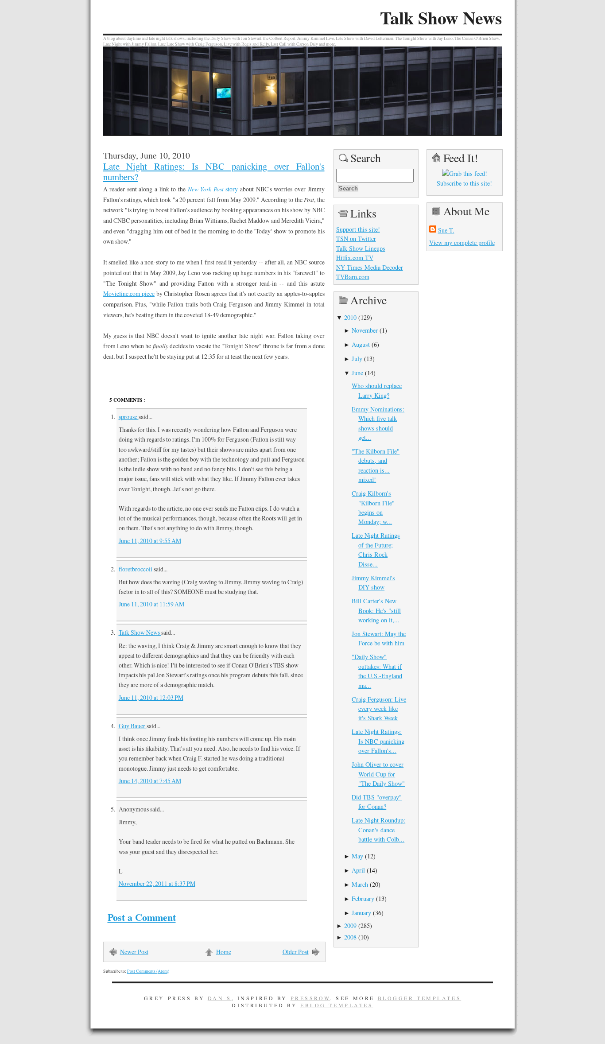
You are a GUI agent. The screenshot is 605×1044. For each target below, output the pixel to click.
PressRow (310, 997)
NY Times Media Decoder (369, 267)
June (357, 373)
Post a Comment (142, 917)
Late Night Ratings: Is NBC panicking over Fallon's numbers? (214, 171)
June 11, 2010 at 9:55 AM (150, 540)
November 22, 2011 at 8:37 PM (157, 883)
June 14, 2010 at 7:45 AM (150, 780)
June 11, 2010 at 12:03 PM (151, 697)
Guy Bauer (133, 726)
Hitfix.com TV (354, 257)
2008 (350, 937)
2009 (350, 925)
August (361, 344)
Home (223, 951)
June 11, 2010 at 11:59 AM (151, 604)
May (357, 856)
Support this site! (358, 229)
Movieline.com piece (129, 293)
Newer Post (134, 951)
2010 (350, 317)
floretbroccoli (136, 569)
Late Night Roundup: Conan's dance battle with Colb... (378, 829)
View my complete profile (462, 242)
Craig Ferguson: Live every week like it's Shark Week (379, 708)
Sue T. (446, 230)
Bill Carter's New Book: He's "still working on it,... (376, 610)
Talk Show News (441, 18)
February (363, 898)
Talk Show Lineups (360, 248)
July (357, 358)
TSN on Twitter (356, 238)
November (365, 330)
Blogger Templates (420, 997)
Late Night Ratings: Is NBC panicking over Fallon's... (378, 741)
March (360, 884)
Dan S (220, 997)
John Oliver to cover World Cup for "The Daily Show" (378, 774)
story (213, 189)
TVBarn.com (352, 276)
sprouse (129, 416)
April (358, 870)
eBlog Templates (336, 1005)
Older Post (296, 951)
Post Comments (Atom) (148, 971)
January (361, 912)
